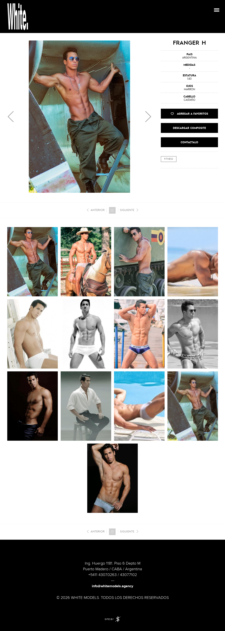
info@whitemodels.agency (112, 586)
